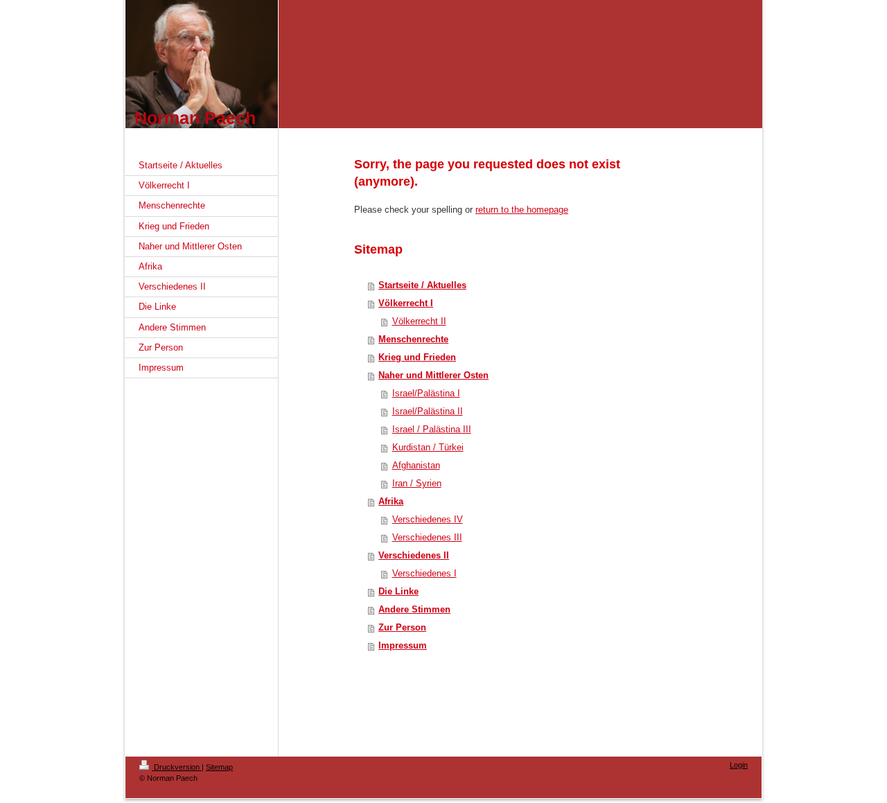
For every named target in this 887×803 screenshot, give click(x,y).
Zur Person (402, 627)
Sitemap (219, 767)
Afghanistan (416, 465)
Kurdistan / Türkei (428, 447)
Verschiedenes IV (427, 519)
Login (739, 765)
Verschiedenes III (427, 537)
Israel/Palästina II (427, 411)
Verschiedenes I (424, 573)
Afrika (390, 501)
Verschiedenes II (413, 555)
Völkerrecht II (419, 321)
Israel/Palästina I (426, 393)
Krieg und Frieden (417, 357)
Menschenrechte (413, 339)
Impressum (402, 645)
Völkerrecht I (405, 303)
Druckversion (177, 767)
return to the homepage (521, 209)
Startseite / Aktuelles (422, 285)
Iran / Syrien (416, 483)
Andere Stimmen (414, 609)
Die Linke (398, 591)
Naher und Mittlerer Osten (433, 375)
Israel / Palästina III (431, 429)
